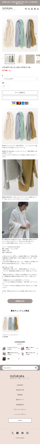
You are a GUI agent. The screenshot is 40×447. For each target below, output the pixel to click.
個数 (3, 83)
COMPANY (20, 385)
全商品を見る (20, 301)
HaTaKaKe (22, 438)
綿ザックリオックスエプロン (30, 353)
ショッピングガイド (20, 414)
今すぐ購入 (20, 97)
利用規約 (20, 394)
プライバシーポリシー (20, 409)
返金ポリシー (20, 399)
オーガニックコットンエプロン (13, 348)
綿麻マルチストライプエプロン (13, 353)
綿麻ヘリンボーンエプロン (30, 348)
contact (20, 420)
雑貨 (9, 358)
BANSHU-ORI (20, 390)
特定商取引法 (20, 404)
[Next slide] (36, 34)
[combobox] (20, 368)
